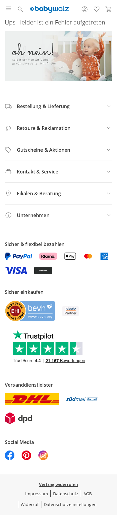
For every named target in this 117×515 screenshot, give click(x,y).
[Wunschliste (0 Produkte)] (96, 9)
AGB (87, 493)
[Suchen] (20, 9)
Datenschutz (65, 493)
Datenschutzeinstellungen (70, 504)
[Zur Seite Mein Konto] (84, 9)
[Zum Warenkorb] (108, 9)
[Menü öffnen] (8, 9)
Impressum (36, 493)
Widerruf (30, 504)
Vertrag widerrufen (58, 484)
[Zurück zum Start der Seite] (111, 473)
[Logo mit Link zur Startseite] (49, 9)
